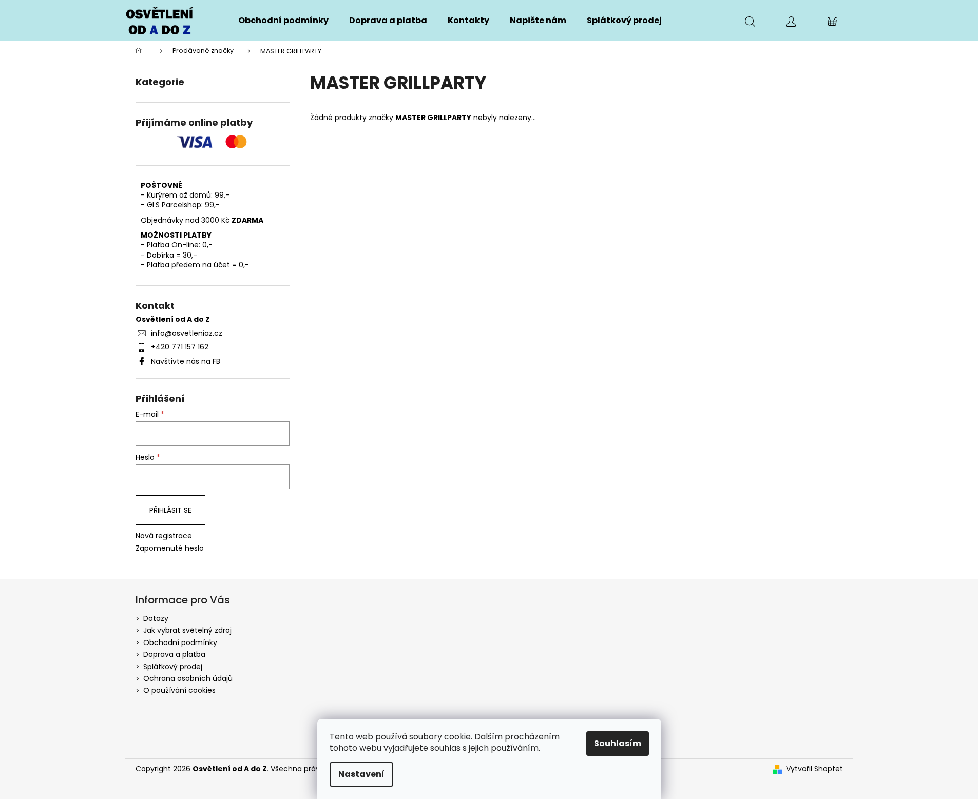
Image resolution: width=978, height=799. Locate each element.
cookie (457, 737)
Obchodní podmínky (180, 642)
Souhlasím (617, 743)
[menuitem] (283, 20)
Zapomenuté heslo (170, 548)
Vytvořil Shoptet (814, 769)
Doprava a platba (174, 654)
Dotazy (155, 618)
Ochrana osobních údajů (188, 678)
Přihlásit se (170, 510)
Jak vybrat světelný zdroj (187, 630)
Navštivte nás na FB (185, 361)
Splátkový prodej (172, 666)
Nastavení (361, 774)
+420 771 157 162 (179, 347)
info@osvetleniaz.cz (186, 333)
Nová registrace (164, 536)
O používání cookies (179, 690)
